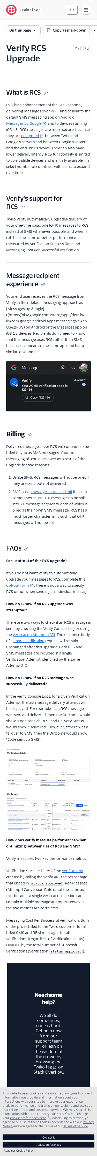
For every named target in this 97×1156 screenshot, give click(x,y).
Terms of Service (75, 1126)
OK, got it (48, 1137)
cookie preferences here (28, 1118)
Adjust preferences (48, 1144)
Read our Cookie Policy (19, 1150)
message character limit (51, 491)
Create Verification (28, 641)
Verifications (72, 871)
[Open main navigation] (86, 9)
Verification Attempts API (34, 634)
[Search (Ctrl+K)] (72, 9)
